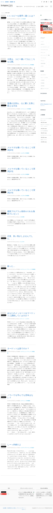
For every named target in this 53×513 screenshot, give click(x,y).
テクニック (24, 108)
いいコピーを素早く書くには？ (21, 16)
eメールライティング (45, 47)
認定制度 (7, 1)
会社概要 (4, 508)
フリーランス (43, 57)
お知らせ (42, 44)
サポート (23, 509)
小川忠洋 (24, 18)
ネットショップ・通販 (45, 55)
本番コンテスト (44, 139)
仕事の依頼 (43, 63)
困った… (11, 266)
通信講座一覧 (12, 1)
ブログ (46, 6)
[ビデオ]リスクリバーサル (46, 135)
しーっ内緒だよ (14, 445)
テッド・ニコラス (25, 318)
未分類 (22, 216)
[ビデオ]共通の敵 (44, 130)
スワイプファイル (26, 64)
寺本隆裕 (32, 64)
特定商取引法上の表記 (11, 508)
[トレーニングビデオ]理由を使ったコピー (46, 119)
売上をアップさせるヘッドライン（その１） (46, 125)
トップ (42, 41)
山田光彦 (42, 85)
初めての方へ (19, 6)
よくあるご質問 (39, 6)
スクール (2, 1)
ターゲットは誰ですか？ (18, 348)
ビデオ (23, 153)
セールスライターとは (29, 6)
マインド (29, 269)
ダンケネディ (43, 74)
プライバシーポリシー (21, 508)
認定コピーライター (45, 88)
